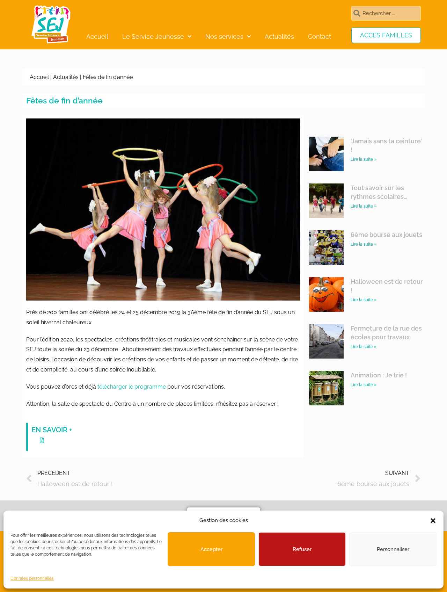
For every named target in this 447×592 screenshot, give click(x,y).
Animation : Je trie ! (379, 375)
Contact (319, 36)
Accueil (97, 36)
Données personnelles (32, 578)
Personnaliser (393, 549)
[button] (433, 520)
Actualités (279, 36)
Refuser (302, 549)
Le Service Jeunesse (153, 36)
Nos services (224, 36)
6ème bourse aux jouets (386, 234)
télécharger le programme (131, 386)
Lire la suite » (363, 159)
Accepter (211, 549)
